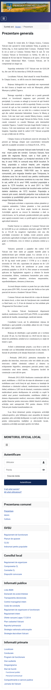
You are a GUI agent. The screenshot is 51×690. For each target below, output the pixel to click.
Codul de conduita (12, 606)
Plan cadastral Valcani (14, 621)
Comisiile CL (9, 570)
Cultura (7, 519)
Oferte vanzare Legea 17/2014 (17, 618)
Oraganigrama (10, 665)
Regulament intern (12, 614)
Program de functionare (14, 657)
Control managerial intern (15, 602)
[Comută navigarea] (3, 18)
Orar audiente (10, 661)
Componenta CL (11, 566)
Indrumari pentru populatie (15, 546)
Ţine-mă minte (13, 476)
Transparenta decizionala (15, 598)
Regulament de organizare (15, 562)
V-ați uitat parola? (12, 489)
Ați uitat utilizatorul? (13, 492)
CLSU (6, 543)
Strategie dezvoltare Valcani (16, 633)
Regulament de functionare (16, 535)
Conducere (8, 653)
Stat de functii (10, 669)
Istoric (6, 515)
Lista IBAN (8, 590)
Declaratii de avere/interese (16, 594)
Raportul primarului (12, 625)
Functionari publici (13, 672)
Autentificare (25, 482)
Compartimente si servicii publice (18, 680)
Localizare (8, 649)
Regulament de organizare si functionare (21, 610)
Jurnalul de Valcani (12, 684)
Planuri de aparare (12, 539)
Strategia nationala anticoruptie (18, 629)
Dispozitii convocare (13, 574)
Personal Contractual (14, 676)
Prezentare (8, 511)
